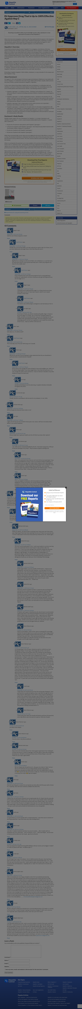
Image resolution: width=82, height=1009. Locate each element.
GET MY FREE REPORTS (54, 508)
